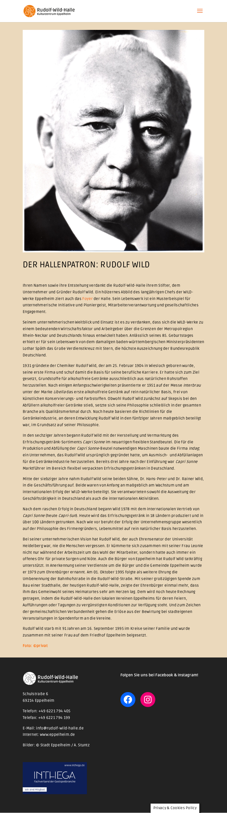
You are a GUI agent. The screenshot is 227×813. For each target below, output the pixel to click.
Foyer (87, 298)
